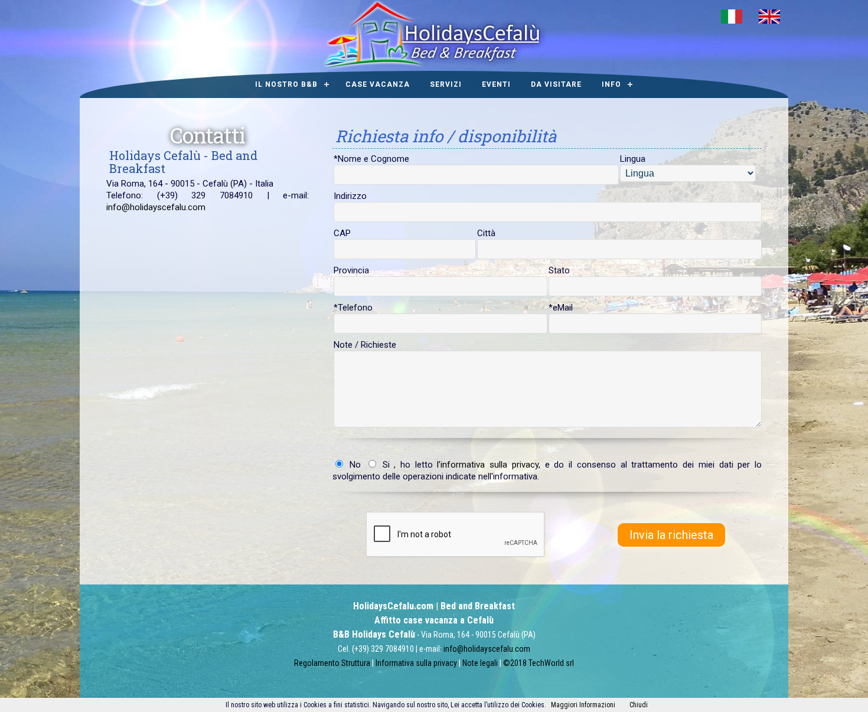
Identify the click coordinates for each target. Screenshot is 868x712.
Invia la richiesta (671, 535)
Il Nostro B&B (286, 84)
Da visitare (556, 84)
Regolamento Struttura (332, 663)
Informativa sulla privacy (417, 663)
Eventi (496, 84)
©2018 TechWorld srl (538, 663)
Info (611, 84)
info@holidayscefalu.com (155, 207)
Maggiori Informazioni (583, 705)
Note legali (481, 663)
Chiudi (638, 705)
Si (384, 464)
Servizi (446, 84)
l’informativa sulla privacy (487, 464)
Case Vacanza (377, 84)
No (355, 464)
